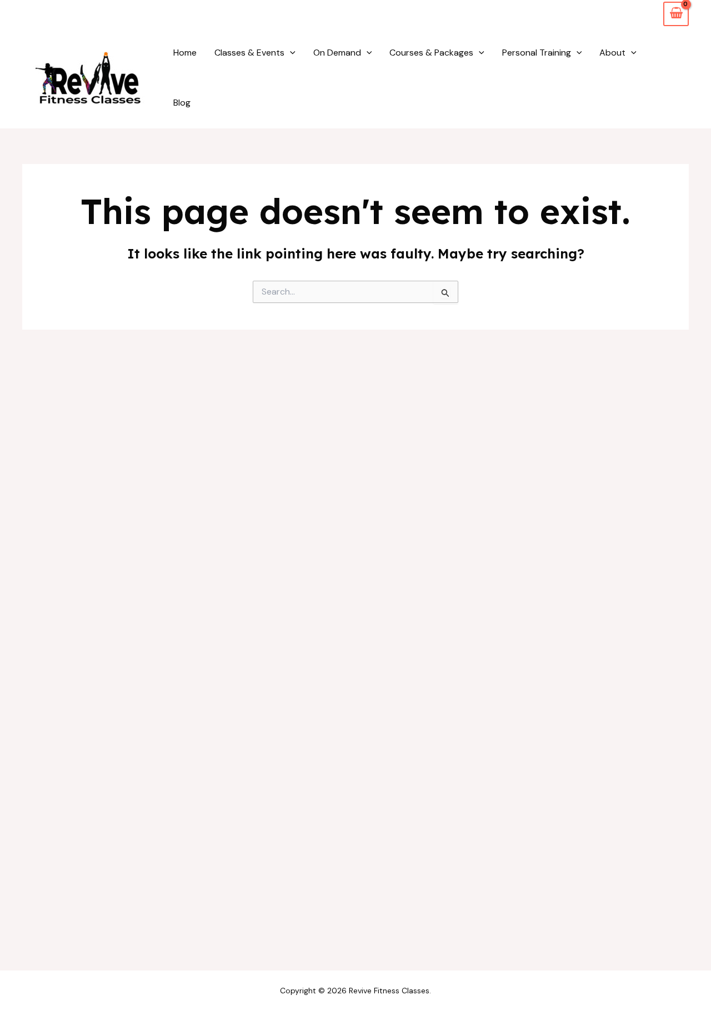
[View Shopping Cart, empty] (676, 14)
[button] (290, 53)
